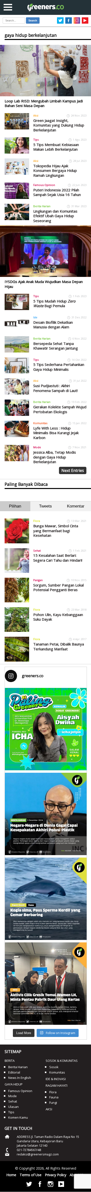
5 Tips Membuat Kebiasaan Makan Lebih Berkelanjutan (56, 147)
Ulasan (13, 1106)
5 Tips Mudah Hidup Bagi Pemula (54, 303)
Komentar (75, 506)
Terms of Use (30, 1174)
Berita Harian (41, 206)
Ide (35, 317)
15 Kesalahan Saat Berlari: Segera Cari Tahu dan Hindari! (57, 558)
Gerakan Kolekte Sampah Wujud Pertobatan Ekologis (59, 409)
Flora (36, 521)
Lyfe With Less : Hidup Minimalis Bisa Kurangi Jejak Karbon (56, 433)
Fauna (53, 1097)
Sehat (37, 550)
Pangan (38, 580)
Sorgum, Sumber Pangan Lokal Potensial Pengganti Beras (58, 587)
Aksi (35, 115)
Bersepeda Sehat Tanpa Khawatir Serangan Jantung (55, 346)
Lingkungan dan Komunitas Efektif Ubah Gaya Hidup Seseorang (55, 216)
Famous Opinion (44, 185)
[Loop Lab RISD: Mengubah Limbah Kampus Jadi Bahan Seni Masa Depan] (45, 70)
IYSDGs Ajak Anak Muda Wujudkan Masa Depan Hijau (44, 284)
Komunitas (40, 423)
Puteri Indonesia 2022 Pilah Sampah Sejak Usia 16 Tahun (57, 192)
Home (11, 1174)
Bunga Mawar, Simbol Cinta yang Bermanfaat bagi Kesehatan (55, 530)
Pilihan (15, 506)
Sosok (53, 1067)
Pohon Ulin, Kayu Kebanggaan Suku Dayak (58, 617)
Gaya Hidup (14, 1084)
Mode (37, 447)
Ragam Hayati (56, 1085)
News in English (19, 1077)
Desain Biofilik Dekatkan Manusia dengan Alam (53, 325)
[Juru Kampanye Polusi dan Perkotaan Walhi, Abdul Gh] (46, 814)
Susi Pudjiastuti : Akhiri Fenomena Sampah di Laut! (55, 388)
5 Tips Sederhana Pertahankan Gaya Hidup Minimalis (58, 367)
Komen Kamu (18, 1117)
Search (32, 20)
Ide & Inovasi (56, 1079)
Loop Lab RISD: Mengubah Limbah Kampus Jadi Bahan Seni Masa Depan (44, 103)
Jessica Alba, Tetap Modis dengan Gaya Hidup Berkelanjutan (54, 457)
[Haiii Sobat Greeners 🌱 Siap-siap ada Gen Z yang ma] (46, 729)
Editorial (14, 1072)
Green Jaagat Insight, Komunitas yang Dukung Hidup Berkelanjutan (58, 125)
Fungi (53, 1102)
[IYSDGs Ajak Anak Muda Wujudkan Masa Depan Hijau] (45, 251)
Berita (10, 1060)
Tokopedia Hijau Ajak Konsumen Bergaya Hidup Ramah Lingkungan (55, 170)
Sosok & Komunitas (62, 1060)
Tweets (45, 506)
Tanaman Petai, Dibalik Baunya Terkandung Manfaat (58, 646)
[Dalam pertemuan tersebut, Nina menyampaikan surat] (46, 983)
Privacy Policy (55, 1174)
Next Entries (72, 470)
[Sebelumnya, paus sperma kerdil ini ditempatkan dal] (46, 899)
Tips (36, 139)
